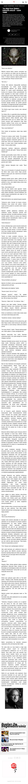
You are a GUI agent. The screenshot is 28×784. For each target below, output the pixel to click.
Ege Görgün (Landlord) (15, 29)
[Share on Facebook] (9, 34)
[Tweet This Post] (12, 34)
